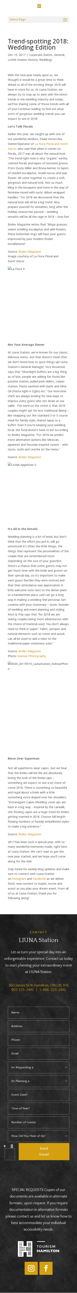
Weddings (45, 60)
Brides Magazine (29, 251)
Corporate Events (40, 55)
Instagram (19, 879)
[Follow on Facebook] (46, 1268)
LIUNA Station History (23, 60)
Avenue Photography (32, 656)
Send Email (44, 1151)
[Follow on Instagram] (31, 1268)
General (59, 55)
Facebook (39, 879)
